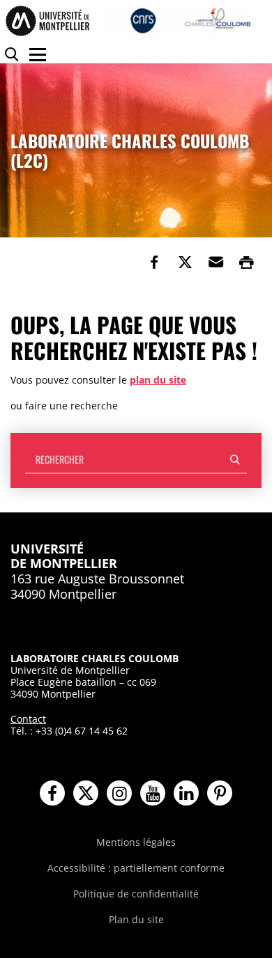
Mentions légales (136, 842)
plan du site (158, 379)
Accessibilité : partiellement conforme (136, 867)
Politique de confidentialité (136, 893)
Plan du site (136, 919)
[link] (154, 262)
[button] (215, 262)
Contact (28, 718)
